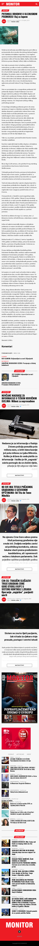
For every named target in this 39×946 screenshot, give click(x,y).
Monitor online (15, 21)
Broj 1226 (17, 353)
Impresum (19, 936)
